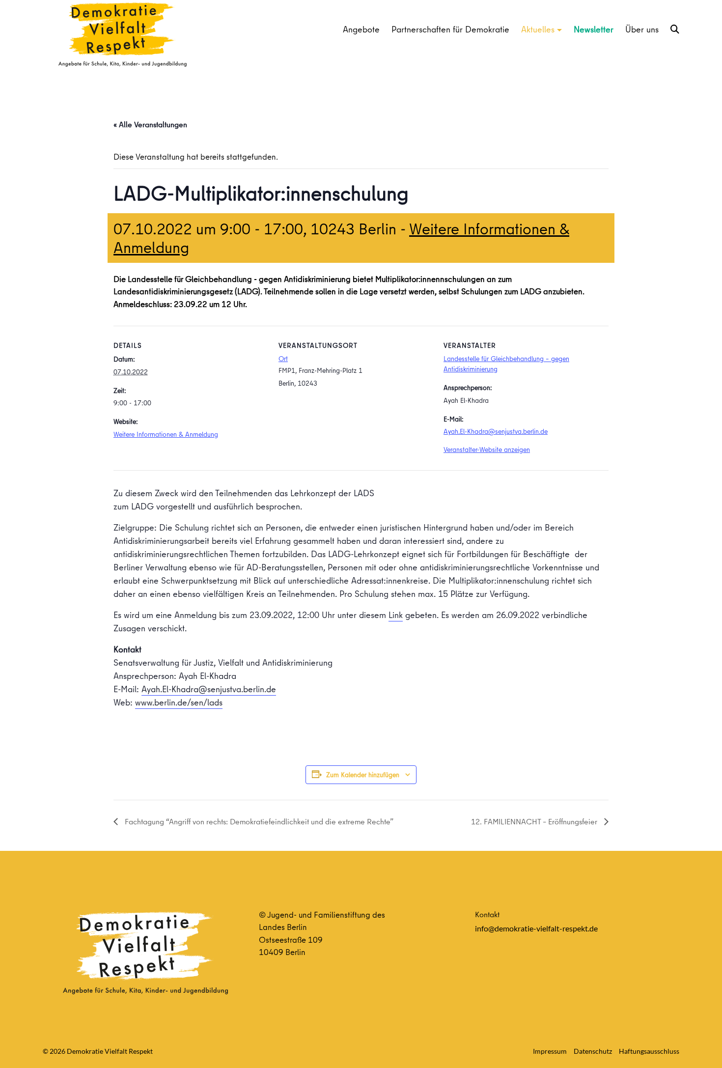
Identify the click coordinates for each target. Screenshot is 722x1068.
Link (396, 615)
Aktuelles (538, 29)
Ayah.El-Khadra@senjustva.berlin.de (496, 431)
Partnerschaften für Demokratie (450, 29)
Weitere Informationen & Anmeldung (165, 434)
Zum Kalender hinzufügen (362, 775)
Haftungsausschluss (649, 1051)
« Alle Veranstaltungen (150, 124)
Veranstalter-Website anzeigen (487, 449)
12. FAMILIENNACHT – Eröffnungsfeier (535, 821)
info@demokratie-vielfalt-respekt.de (536, 928)
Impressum (550, 1051)
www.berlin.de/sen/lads (178, 702)
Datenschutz (593, 1051)
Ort (283, 359)
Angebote (361, 29)
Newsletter (593, 29)
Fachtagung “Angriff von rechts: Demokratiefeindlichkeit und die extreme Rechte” (258, 821)
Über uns (642, 29)
